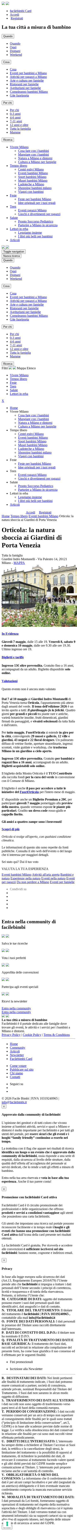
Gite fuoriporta (19, 95)
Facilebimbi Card (21, 1058)
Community (17, 1047)
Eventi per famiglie (62, 882)
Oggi (13, 47)
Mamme (15, 132)
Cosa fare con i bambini (33, 151)
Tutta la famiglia (20, 128)
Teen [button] (13, 206)
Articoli (15, 504)
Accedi (14, 14)
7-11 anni (16, 121)
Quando (15, 43)
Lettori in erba (19, 394)
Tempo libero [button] (18, 165)
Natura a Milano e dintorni (35, 158)
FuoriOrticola (29, 792)
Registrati (17, 18)
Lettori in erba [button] (19, 229)
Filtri (5, 368)
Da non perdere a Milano (33, 882)
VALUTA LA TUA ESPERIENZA (25, 869)
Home (14, 408)
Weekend (16, 54)
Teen (13, 386)
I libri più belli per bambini (35, 236)
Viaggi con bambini (31, 191)
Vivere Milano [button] (19, 147)
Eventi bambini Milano (33, 173)
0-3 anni (15, 114)
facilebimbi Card (20, 11)
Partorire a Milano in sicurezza (37, 225)
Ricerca (7, 139)
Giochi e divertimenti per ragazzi (39, 214)
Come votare (18, 1066)
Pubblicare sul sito (21, 1069)
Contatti (15, 1077)
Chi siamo (16, 1073)
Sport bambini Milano (32, 177)
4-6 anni (15, 117)
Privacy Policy (11, 1035)
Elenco (31, 368)
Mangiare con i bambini (33, 154)
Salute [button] (14, 217)
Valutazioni (9, 681)
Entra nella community (16, 1008)
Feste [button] (13, 195)
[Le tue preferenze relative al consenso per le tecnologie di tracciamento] (7, 1524)
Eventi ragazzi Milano (32, 210)
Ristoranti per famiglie (24, 84)
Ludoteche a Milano (31, 184)
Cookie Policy (32, 1035)
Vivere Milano (19, 375)
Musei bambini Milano (32, 180)
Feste (13, 382)
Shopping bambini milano (35, 188)
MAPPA (19, 563)
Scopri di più (11, 829)
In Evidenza (10, 633)
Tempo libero (18, 379)
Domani (15, 51)
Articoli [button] (15, 240)
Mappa (21, 368)
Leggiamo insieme (30, 232)
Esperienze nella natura (25, 878)
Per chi (14, 110)
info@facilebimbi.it (14, 1102)
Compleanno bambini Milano (29, 91)
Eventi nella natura (53, 878)
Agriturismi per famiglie (25, 88)
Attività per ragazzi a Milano (28, 77)
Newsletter (17, 1055)
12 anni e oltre (19, 125)
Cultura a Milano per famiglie (37, 162)
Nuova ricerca (11, 255)
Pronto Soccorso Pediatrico (35, 221)
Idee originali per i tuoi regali (36, 203)
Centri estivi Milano (31, 169)
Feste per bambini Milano (34, 199)
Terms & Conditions (57, 1035)
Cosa (13, 69)
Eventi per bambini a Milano (28, 73)
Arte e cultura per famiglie (27, 80)
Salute (14, 390)
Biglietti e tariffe (13, 657)
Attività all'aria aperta (46, 874)
